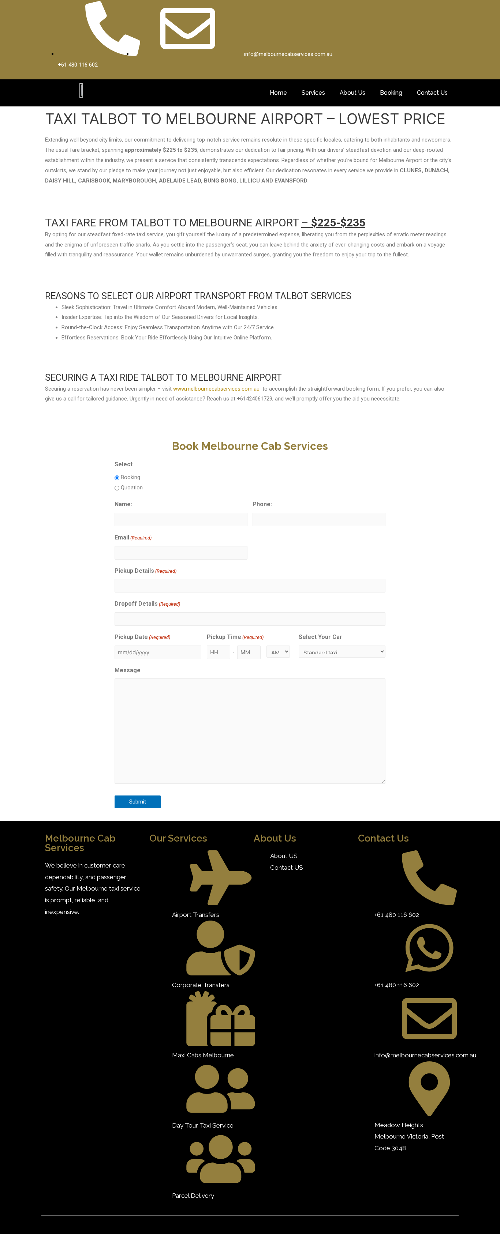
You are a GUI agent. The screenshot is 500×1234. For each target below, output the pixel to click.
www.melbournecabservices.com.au (216, 388)
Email (133, 537)
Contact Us (432, 92)
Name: (123, 504)
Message (128, 670)
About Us (352, 92)
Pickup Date (142, 636)
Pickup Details (145, 570)
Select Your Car (320, 636)
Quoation (132, 487)
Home (278, 92)
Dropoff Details (147, 603)
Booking (391, 92)
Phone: (262, 504)
